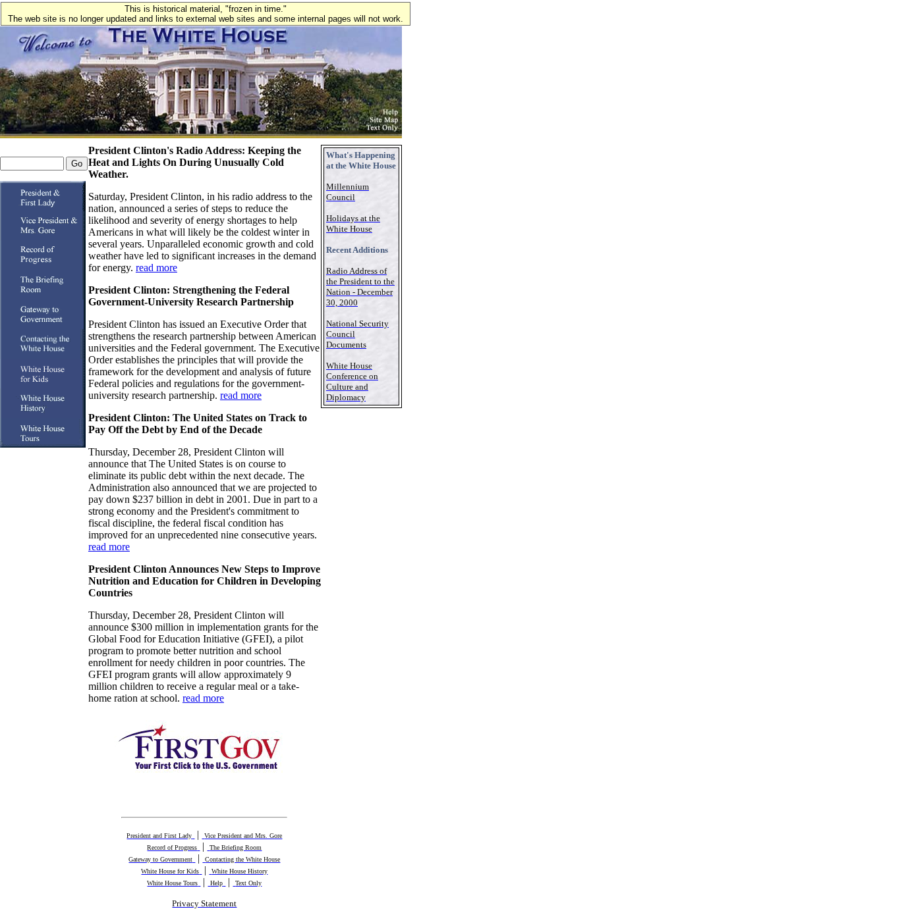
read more (156, 267)
